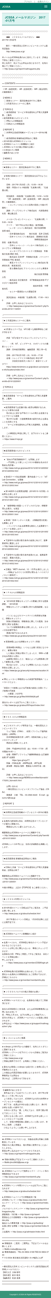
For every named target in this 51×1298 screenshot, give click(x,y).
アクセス (28, 1)
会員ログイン (43, 1)
